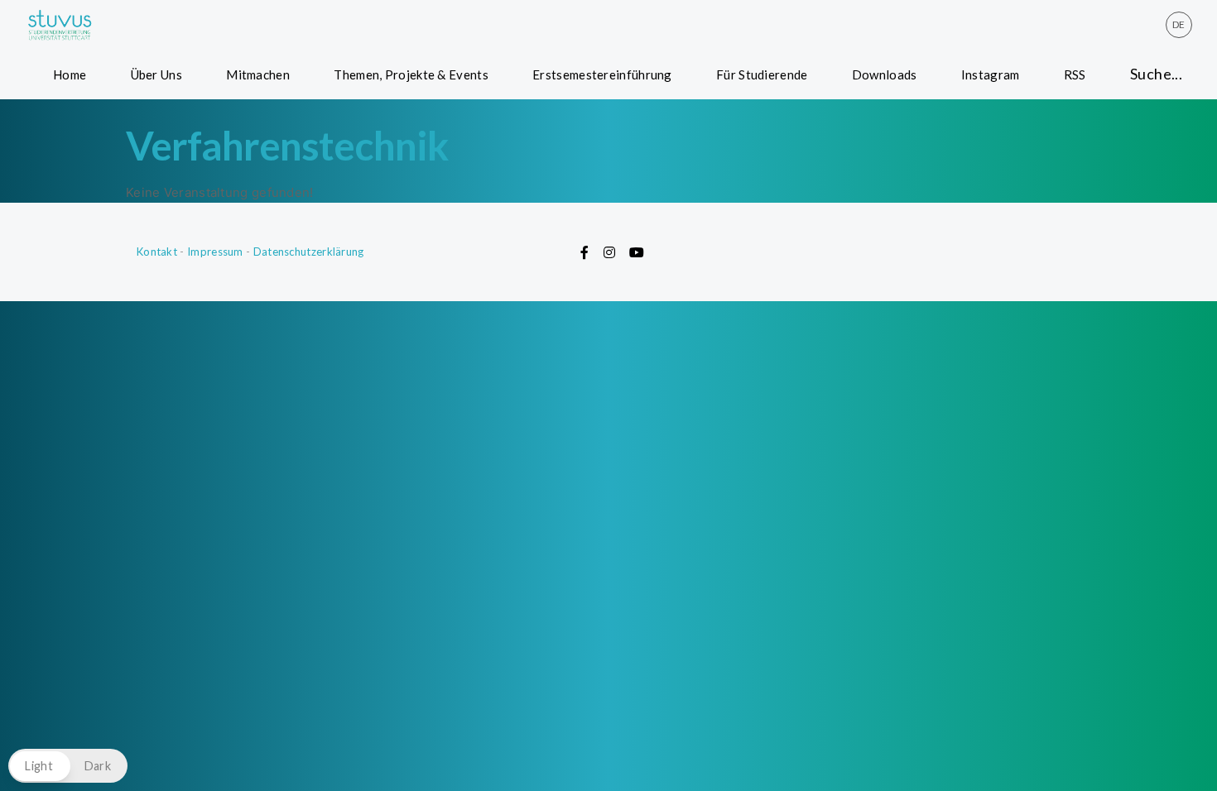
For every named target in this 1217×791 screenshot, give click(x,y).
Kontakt (157, 251)
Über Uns (156, 74)
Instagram (990, 74)
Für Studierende (762, 74)
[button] (67, 766)
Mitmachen (258, 74)
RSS (1075, 74)
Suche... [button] (1156, 74)
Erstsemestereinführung (602, 74)
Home (69, 74)
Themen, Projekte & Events (411, 74)
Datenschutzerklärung (308, 251)
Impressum (215, 251)
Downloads (884, 74)
